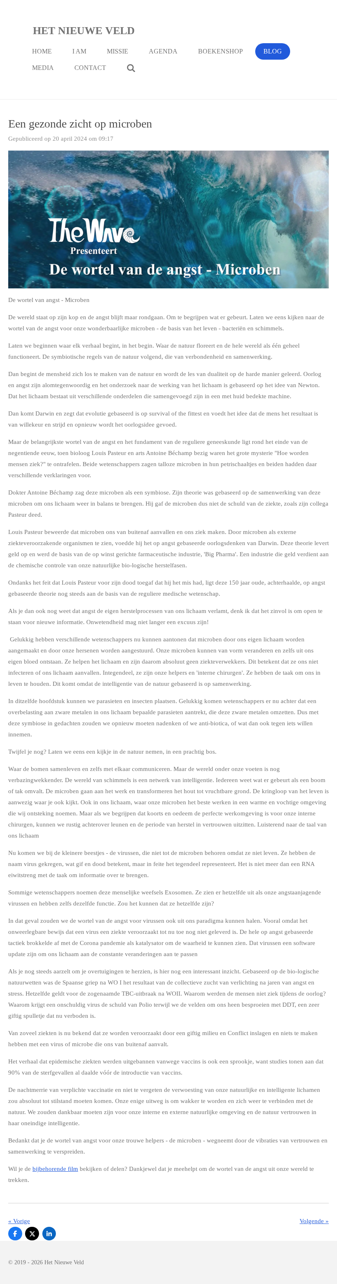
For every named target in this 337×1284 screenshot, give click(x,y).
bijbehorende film (55, 1169)
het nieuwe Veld (84, 31)
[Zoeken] (131, 68)
